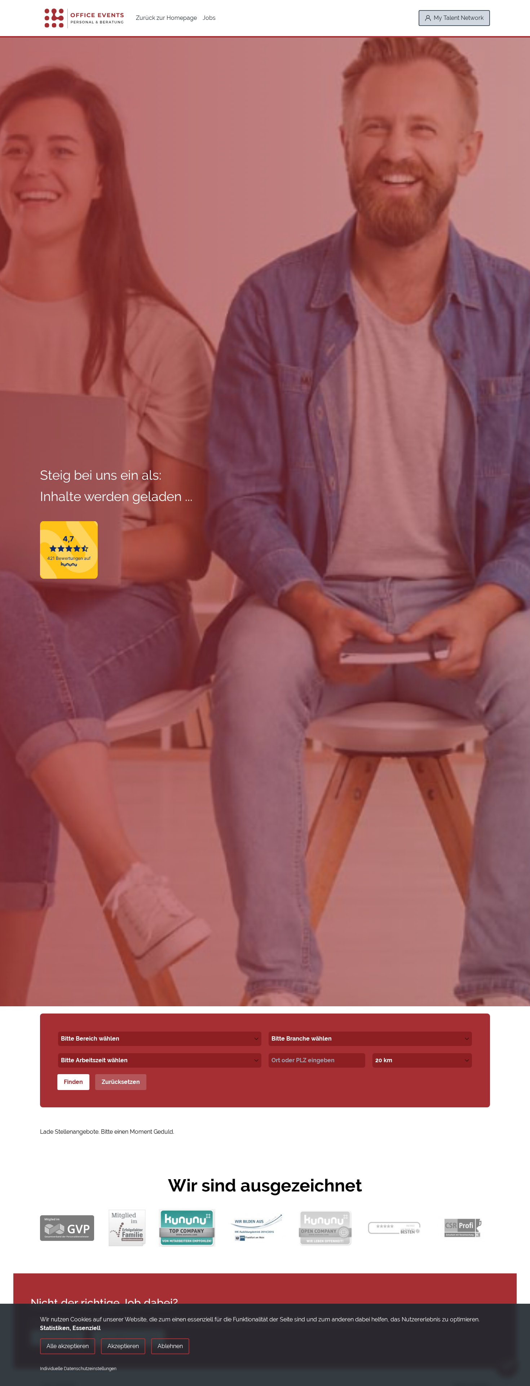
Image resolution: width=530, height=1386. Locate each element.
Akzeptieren (123, 1346)
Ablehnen (170, 1346)
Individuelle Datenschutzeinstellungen (78, 1368)
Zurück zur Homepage (166, 17)
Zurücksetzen (121, 1081)
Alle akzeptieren (68, 1346)
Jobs (209, 17)
